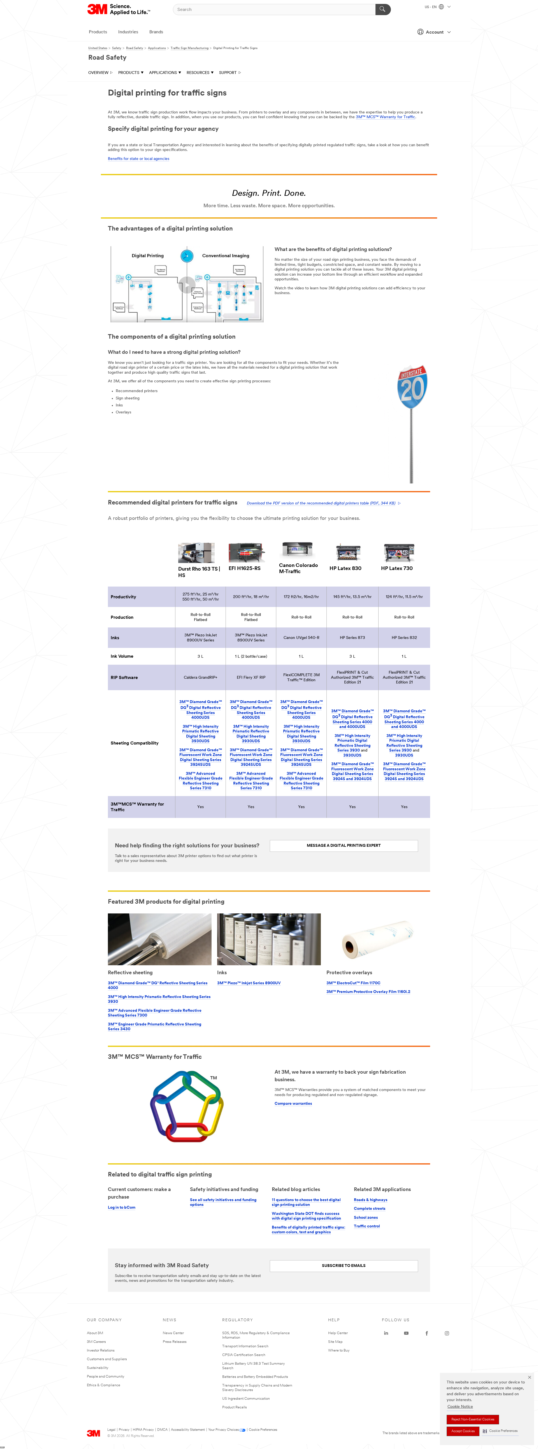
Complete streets (370, 1209)
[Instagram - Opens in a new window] (447, 1333)
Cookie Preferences (263, 1430)
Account (435, 32)
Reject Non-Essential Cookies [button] (472, 1419)
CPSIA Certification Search (243, 1355)
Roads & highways (371, 1200)
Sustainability (97, 1368)
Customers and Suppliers (107, 1359)
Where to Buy (339, 1350)
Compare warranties (293, 1104)
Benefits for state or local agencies (138, 159)
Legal (111, 1430)
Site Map (335, 1342)
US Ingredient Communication (246, 1399)
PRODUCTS (128, 73)
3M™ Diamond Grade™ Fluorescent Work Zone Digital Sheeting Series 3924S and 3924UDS (352, 771)
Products (98, 32)
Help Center (338, 1333)
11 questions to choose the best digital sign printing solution (306, 1202)
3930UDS (352, 755)
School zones (366, 1218)
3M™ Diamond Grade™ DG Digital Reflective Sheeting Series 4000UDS (200, 710)
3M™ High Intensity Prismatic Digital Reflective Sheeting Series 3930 (352, 743)
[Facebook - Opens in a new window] (427, 1333)
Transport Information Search (245, 1346)
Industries (128, 32)
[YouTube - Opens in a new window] (406, 1333)
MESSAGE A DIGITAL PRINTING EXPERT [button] (344, 846)
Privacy (124, 1430)
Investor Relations (101, 1350)
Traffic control (367, 1226)
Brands (156, 32)
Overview (98, 73)
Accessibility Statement (188, 1430)
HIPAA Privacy (143, 1430)
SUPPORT (228, 73)
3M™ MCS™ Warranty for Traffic (385, 117)
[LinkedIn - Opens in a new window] (386, 1333)
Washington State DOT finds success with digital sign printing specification (306, 1216)
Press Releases (175, 1342)
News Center (173, 1333)
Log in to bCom (121, 1208)
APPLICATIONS (163, 73)
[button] (500, 1431)
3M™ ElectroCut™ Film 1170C (353, 983)
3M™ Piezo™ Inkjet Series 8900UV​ (249, 983)
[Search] (383, 9)
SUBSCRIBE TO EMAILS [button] (344, 1266)
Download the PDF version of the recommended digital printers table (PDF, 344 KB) (321, 503)
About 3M (95, 1333)
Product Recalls (234, 1407)
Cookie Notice (460, 1407)
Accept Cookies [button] (463, 1431)
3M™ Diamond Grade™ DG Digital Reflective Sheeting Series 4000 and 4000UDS (352, 719)
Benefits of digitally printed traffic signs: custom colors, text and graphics (308, 1230)
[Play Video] (187, 285)
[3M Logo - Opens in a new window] (119, 9)
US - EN (431, 7)
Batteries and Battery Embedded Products (255, 1377)
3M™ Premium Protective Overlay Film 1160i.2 (368, 992)
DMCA (162, 1430)
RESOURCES (198, 73)
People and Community (105, 1376)
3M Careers (96, 1342)
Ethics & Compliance (103, 1385)
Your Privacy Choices (223, 1430)
